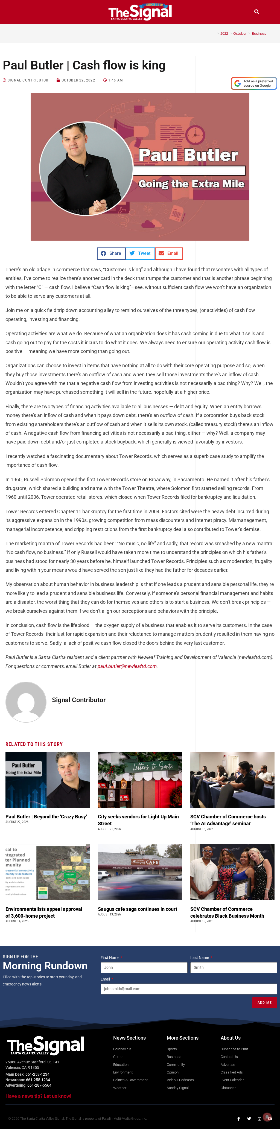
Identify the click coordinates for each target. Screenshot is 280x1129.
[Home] (213, 33)
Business (259, 33)
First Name (110, 957)
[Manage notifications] (267, 1117)
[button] (23, 12)
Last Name (200, 957)
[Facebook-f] (239, 1119)
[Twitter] (249, 1119)
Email (106, 979)
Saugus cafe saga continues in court (138, 909)
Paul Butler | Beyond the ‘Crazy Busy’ (46, 816)
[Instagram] (259, 1119)
